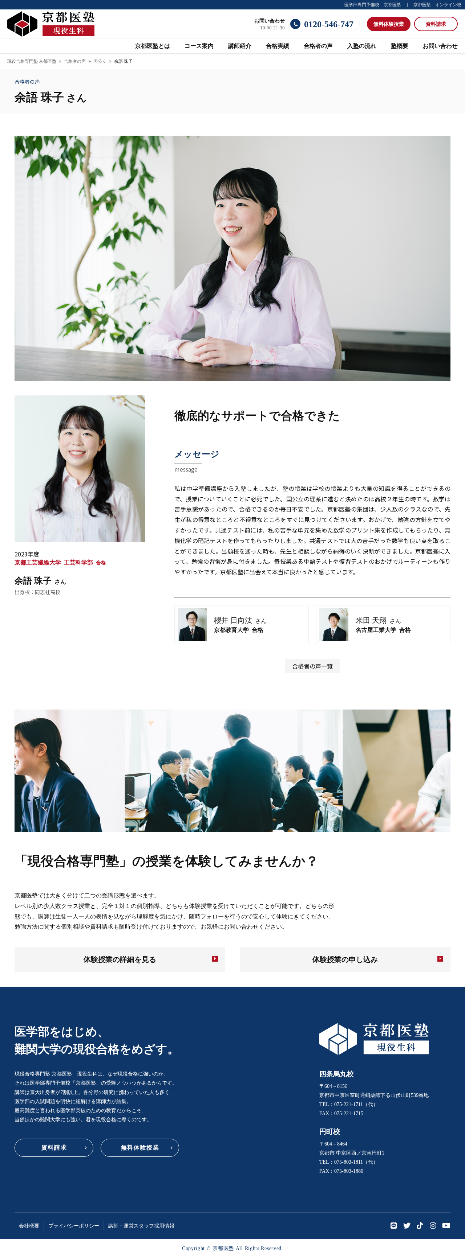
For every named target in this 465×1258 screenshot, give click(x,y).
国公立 (99, 61)
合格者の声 (75, 61)
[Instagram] (433, 1225)
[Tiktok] (420, 1225)
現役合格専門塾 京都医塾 (31, 61)
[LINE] (393, 1225)
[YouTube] (446, 1225)
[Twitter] (407, 1225)
